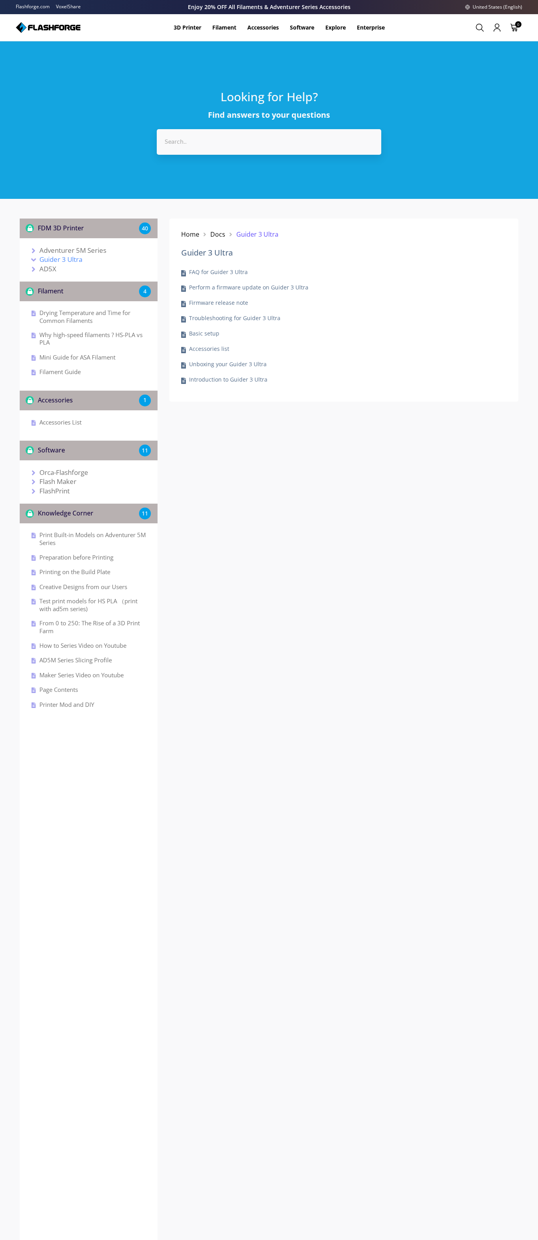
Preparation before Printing (76, 557)
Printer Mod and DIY (66, 704)
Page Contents (58, 689)
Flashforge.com (33, 7)
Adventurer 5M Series (72, 250)
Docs (217, 234)
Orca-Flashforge (63, 472)
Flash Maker (57, 481)
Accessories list (209, 348)
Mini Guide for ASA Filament (77, 357)
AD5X (47, 269)
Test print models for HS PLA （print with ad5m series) (88, 605)
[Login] (497, 27)
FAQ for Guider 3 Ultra (218, 272)
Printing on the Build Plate (74, 572)
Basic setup (204, 333)
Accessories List (60, 422)
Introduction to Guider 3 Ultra (228, 379)
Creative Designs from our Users (83, 587)
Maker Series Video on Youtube (81, 675)
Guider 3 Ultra (60, 259)
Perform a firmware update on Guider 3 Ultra (248, 287)
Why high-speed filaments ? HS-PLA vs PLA (91, 339)
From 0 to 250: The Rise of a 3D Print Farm (89, 627)
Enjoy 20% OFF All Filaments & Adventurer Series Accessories (269, 7)
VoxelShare (68, 7)
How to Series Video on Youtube (82, 645)
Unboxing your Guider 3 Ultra (228, 364)
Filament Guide (60, 372)
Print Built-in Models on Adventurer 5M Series (92, 539)
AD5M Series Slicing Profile (75, 660)
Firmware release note (218, 302)
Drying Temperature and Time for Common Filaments (84, 316)
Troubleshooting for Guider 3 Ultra (234, 318)
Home (190, 234)
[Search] (480, 27)
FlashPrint (54, 491)
